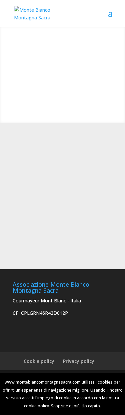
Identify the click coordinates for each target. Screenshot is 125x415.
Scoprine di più (65, 406)
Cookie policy (39, 361)
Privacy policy (78, 361)
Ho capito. (91, 406)
